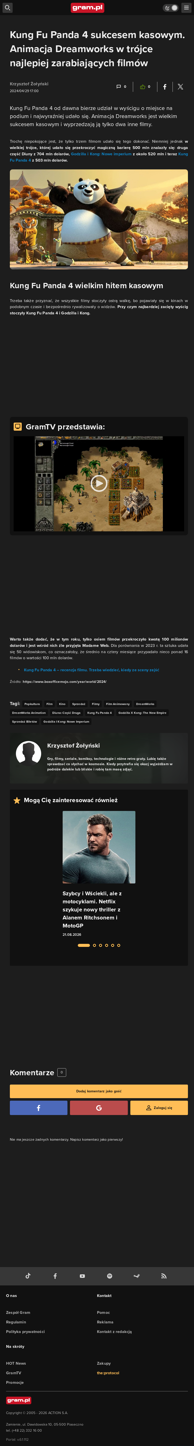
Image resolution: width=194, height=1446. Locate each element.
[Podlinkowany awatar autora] (28, 753)
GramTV (13, 1373)
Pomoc (103, 1312)
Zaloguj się (163, 1107)
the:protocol (108, 1373)
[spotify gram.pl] (111, 1276)
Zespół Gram (18, 1312)
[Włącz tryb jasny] (171, 8)
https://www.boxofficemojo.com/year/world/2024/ (65, 681)
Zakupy (104, 1363)
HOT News (16, 1363)
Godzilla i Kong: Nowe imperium (101, 154)
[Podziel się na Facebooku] (165, 87)
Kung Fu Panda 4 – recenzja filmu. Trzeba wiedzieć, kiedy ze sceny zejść (91, 670)
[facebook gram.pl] (56, 1276)
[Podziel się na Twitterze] (180, 87)
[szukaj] (8, 8)
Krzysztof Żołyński (29, 84)
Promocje (15, 1382)
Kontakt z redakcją (114, 1331)
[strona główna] (88, 8)
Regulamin (16, 1322)
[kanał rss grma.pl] (165, 1276)
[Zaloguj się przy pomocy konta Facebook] (38, 1108)
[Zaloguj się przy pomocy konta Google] (99, 1108)
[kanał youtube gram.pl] (83, 1276)
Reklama (105, 1322)
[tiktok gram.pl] (29, 1276)
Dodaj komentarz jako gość (99, 1091)
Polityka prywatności (25, 1331)
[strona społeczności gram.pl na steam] (138, 1276)
